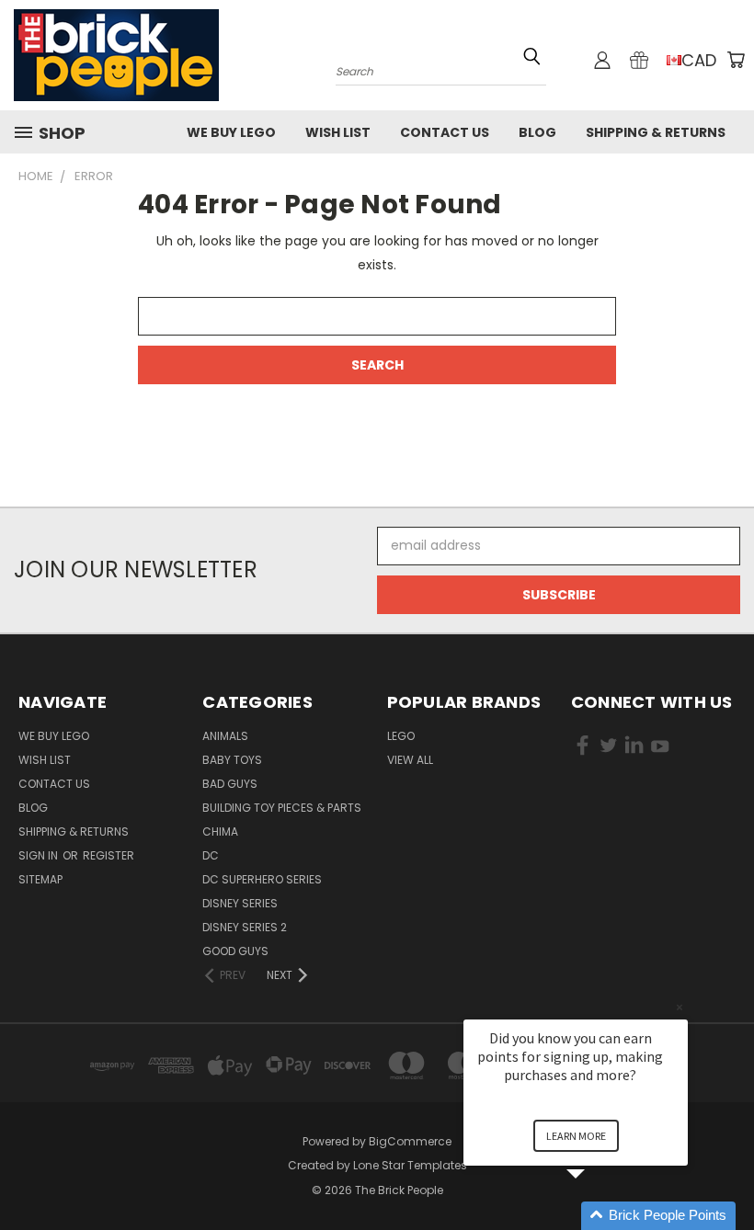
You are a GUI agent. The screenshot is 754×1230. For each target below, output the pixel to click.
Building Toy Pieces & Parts (281, 807)
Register (108, 855)
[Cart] (735, 60)
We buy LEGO (231, 132)
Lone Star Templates (410, 1165)
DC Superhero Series (262, 879)
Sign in (39, 855)
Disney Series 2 (244, 927)
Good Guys (235, 951)
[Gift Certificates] (639, 60)
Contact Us (444, 132)
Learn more (576, 1136)
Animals (225, 736)
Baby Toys (232, 760)
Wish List (338, 132)
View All (410, 760)
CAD (698, 60)
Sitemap (40, 879)
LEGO (401, 736)
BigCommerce (410, 1141)
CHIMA (220, 831)
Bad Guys (229, 784)
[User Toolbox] (602, 60)
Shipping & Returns (655, 132)
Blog (537, 132)
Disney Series (240, 903)
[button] (598, 1216)
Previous (725, 1172)
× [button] (679, 1007)
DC (210, 855)
